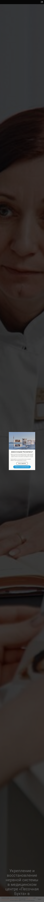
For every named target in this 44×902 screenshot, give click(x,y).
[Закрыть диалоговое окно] (42, 2)
